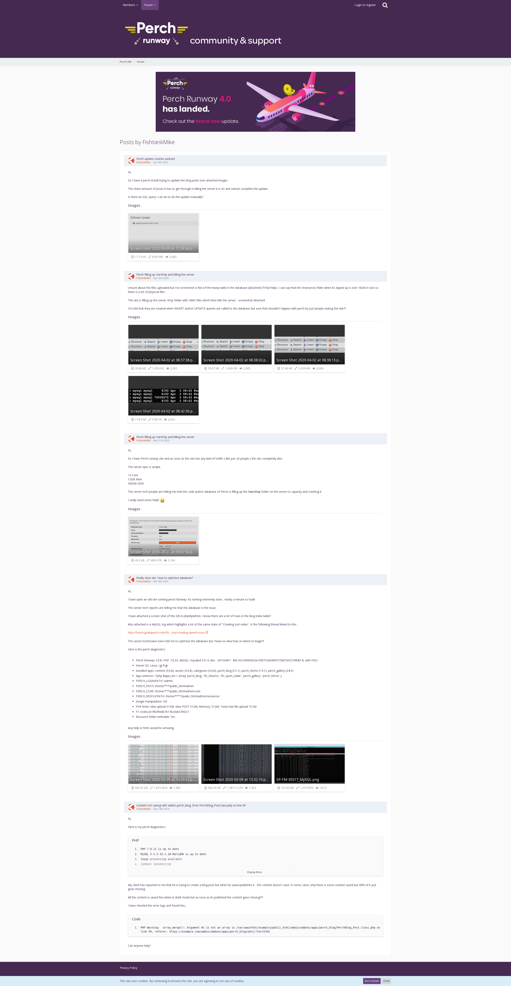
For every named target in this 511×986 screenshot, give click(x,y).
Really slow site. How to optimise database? (164, 578)
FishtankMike (143, 162)
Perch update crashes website (155, 159)
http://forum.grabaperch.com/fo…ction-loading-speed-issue (166, 632)
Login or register (365, 5)
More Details (372, 981)
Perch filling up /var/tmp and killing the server (165, 274)
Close (386, 981)
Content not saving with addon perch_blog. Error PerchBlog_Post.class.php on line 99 (191, 805)
